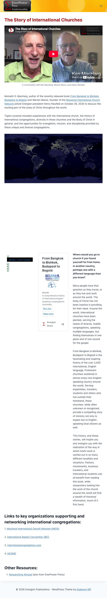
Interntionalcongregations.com (24, 545)
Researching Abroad (20, 574)
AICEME (11, 553)
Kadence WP (84, 589)
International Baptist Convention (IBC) (28, 537)
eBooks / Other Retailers (20, 259)
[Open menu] (101, 6)
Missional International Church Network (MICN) (33, 528)
